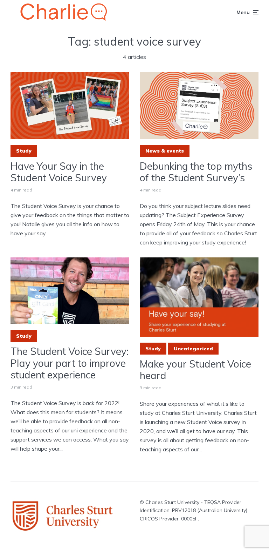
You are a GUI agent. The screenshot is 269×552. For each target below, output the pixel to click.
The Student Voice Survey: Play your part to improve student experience (70, 363)
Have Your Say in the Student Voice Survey (59, 172)
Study (24, 151)
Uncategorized (193, 348)
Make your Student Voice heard (195, 370)
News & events (164, 151)
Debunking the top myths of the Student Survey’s (196, 172)
